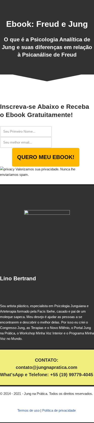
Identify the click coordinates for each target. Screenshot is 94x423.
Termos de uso (28, 410)
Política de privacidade (59, 410)
